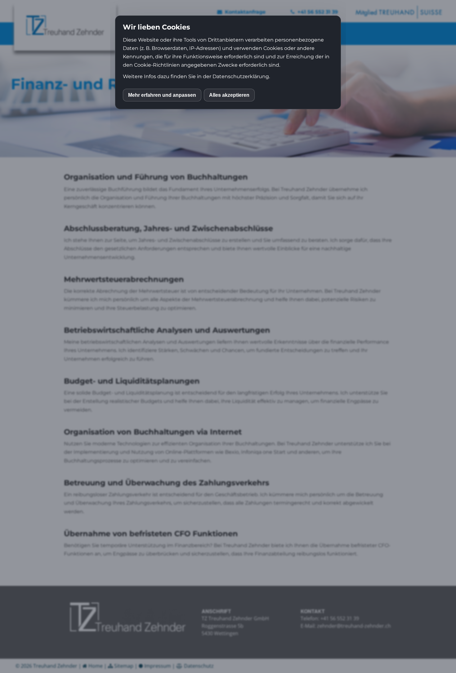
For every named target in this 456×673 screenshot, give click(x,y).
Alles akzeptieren (229, 95)
